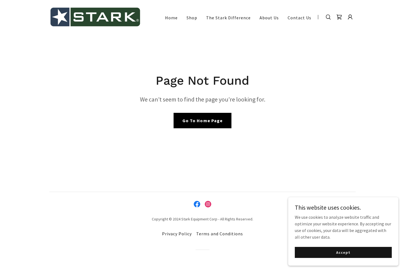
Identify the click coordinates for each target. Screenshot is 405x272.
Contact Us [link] (299, 17)
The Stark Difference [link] (228, 17)
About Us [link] (269, 17)
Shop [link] (192, 17)
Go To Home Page (202, 120)
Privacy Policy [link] (177, 233)
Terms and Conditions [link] (219, 233)
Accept (343, 252)
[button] (350, 17)
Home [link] (171, 17)
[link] (95, 16)
